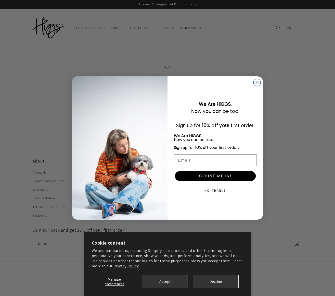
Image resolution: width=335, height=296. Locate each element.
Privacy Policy (126, 266)
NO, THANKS (215, 191)
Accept (165, 281)
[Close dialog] (257, 82)
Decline (215, 281)
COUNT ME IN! (215, 176)
